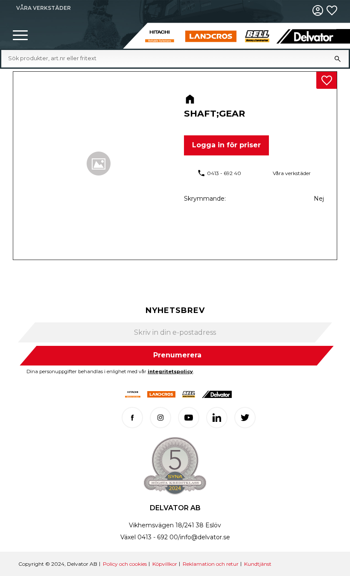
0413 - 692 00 (157, 537)
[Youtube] (188, 417)
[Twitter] (245, 417)
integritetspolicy (170, 371)
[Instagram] (160, 417)
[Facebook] (132, 417)
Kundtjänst (257, 564)
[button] (20, 35)
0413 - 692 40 (224, 173)
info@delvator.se (205, 537)
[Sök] (338, 58)
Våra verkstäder (292, 173)
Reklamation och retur (211, 564)
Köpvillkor (164, 564)
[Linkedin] (217, 417)
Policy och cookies (125, 564)
